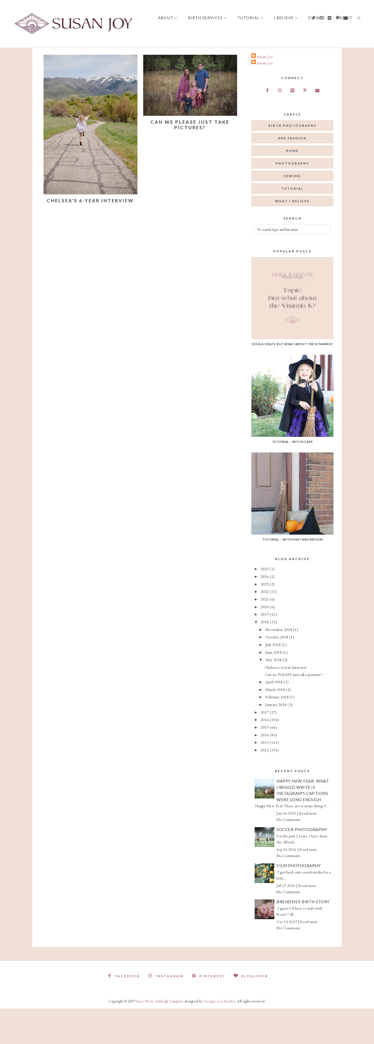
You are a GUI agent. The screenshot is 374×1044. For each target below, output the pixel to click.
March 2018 (275, 689)
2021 (265, 599)
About (165, 17)
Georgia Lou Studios (219, 1001)
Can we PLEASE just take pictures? (190, 124)
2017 (265, 712)
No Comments (288, 819)
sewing (292, 176)
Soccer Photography (302, 829)
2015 (265, 727)
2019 (265, 614)
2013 (265, 742)
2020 (265, 606)
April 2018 (274, 681)
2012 (265, 749)
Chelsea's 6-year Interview (90, 200)
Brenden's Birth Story (303, 901)
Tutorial (248, 17)
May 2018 (274, 659)
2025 (265, 568)
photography (292, 163)
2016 (265, 719)
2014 (265, 734)
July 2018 (273, 644)
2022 (265, 591)
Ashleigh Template (170, 1001)
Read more (308, 813)
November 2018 (279, 629)
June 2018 (274, 652)
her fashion (292, 138)
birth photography (293, 125)
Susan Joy (265, 56)
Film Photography (299, 865)
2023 (265, 584)
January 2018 (276, 704)
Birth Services (205, 17)
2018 (265, 621)
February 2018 (277, 696)
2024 (265, 576)
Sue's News (145, 1001)
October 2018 (277, 636)
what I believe (292, 201)
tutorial (292, 188)
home (292, 150)
